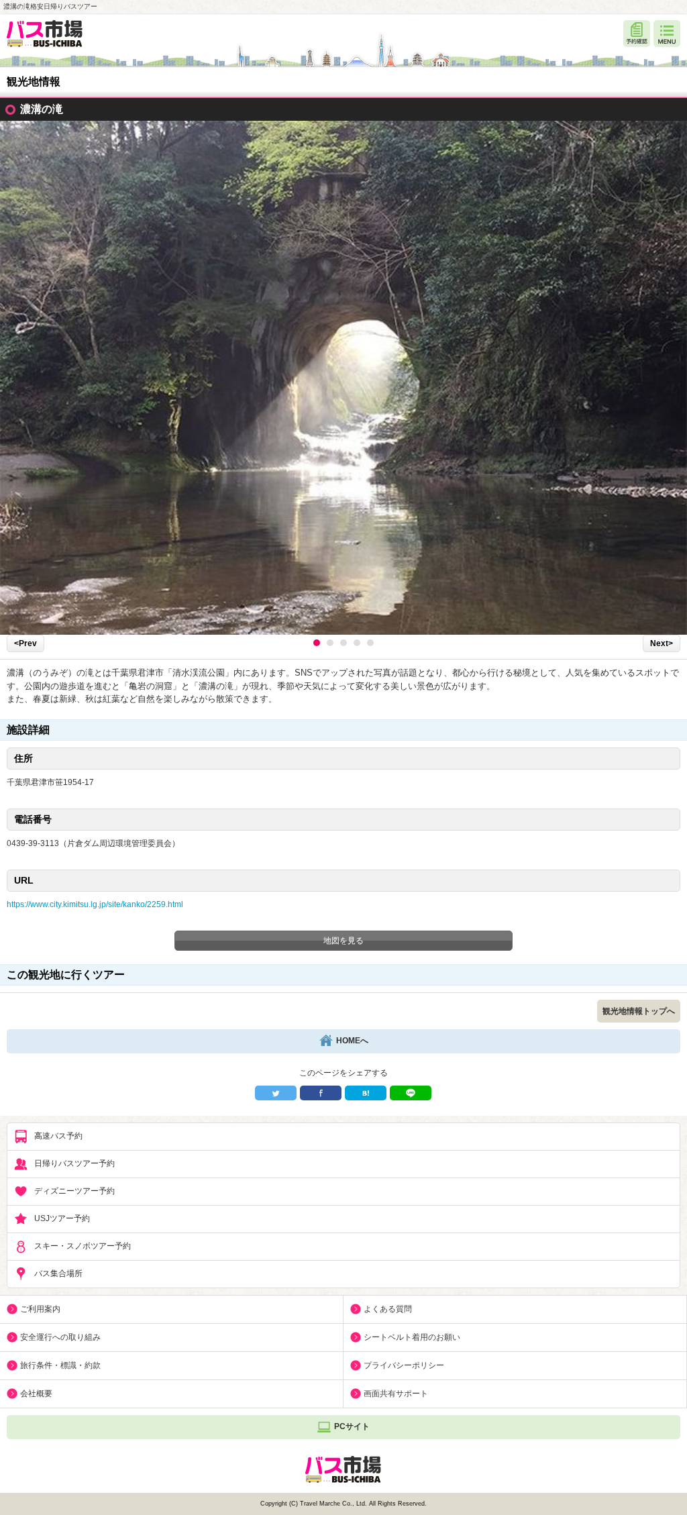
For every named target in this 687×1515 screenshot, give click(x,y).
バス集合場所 (58, 1273)
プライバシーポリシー (404, 1365)
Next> (661, 643)
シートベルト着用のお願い (412, 1337)
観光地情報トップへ (638, 1011)
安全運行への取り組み (60, 1337)
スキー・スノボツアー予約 (82, 1246)
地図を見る (343, 940)
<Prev (25, 643)
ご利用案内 (40, 1309)
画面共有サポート (396, 1393)
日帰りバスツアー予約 (74, 1163)
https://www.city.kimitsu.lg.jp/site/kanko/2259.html (95, 904)
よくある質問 (388, 1309)
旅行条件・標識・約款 (60, 1365)
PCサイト (352, 1426)
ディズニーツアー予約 (74, 1191)
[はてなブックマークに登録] (365, 1093)
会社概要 (36, 1393)
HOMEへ (352, 1040)
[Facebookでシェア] (320, 1093)
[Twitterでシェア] (276, 1093)
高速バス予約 (58, 1136)
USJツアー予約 (62, 1218)
